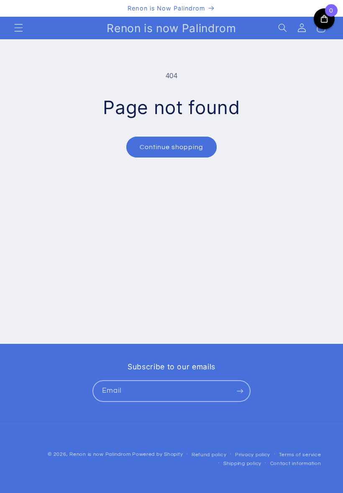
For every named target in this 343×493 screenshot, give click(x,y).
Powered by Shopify (157, 454)
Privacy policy (252, 454)
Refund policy (209, 454)
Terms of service (300, 454)
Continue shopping (172, 147)
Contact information (295, 463)
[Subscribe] (240, 391)
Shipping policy (242, 463)
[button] (18, 28)
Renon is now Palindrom (100, 454)
